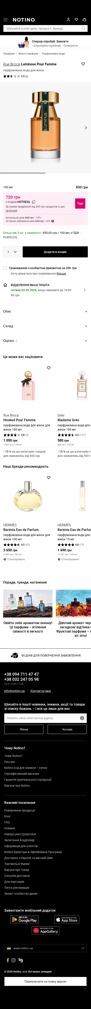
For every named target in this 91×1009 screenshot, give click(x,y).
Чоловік (67, 729)
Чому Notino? (13, 756)
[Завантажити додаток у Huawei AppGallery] (45, 930)
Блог (7, 816)
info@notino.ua (14, 691)
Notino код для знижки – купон (25, 767)
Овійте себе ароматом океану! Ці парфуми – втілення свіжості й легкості (27, 627)
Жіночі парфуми (28, 53)
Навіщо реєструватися (20, 834)
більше (61, 273)
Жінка (24, 729)
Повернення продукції (19, 810)
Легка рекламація (16, 887)
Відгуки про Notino (17, 785)
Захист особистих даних (21, 893)
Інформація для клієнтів (21, 846)
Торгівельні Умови (16, 864)
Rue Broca (11, 64)
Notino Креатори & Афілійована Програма (33, 852)
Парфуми (9, 53)
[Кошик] (84, 19)
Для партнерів (14, 881)
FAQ (7, 822)
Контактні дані (40, 691)
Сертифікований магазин (21, 773)
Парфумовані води (53, 53)
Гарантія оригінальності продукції (27, 779)
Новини (9, 828)
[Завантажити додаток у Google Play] (24, 919)
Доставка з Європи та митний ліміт (28, 858)
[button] (5, 20)
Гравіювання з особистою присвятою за (43, 268)
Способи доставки (17, 875)
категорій (11, 210)
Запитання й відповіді (19, 840)
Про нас (9, 761)
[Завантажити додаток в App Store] (67, 919)
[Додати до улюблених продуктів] (83, 64)
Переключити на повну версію (45, 981)
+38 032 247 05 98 (21, 679)
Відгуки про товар (16, 869)
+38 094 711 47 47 (21, 674)
